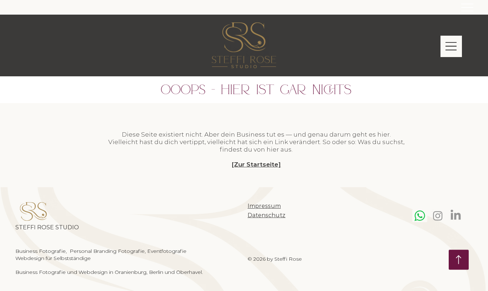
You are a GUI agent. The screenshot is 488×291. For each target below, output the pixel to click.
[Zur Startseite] (256, 164)
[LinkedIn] (455, 215)
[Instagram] (438, 215)
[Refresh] (459, 259)
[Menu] (467, 7)
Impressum (264, 206)
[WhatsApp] (419, 215)
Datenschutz (266, 215)
